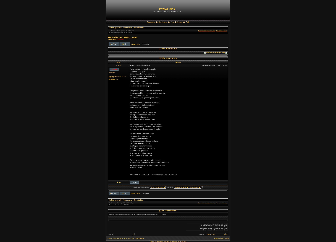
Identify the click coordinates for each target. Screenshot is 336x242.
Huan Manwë (170, 241)
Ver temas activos (221, 30)
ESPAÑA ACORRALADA (123, 37)
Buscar (179, 22)
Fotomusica (127, 28)
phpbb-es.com (182, 241)
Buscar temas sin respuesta (206, 30)
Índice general (115, 28)
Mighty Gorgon (224, 238)
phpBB (116, 238)
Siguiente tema (220, 52)
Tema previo (210, 52)
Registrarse (151, 22)
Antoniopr (120, 39)
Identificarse (163, 22)
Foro (172, 22)
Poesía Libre (139, 28)
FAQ (187, 22)
